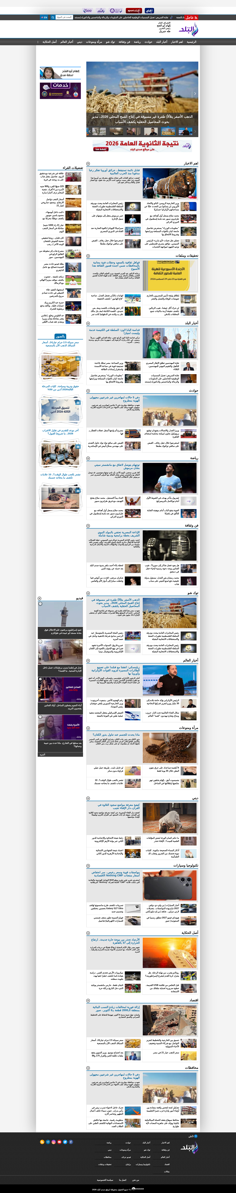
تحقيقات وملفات (104, 1164)
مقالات (167, 1171)
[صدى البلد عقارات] (101, 10)
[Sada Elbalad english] (87, 10)
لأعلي (191, 1136)
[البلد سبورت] (134, 10)
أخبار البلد (161, 41)
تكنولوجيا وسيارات (143, 1164)
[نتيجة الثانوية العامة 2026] (142, 151)
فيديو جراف (126, 1157)
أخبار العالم (67, 41)
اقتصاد (167, 1164)
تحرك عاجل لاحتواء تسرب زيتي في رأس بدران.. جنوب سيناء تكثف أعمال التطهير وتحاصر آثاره (85, 17)
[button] (195, 94)
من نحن (135, 1180)
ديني (79, 41)
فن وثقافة (124, 41)
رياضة (137, 41)
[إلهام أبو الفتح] (60, 78)
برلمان (128, 1164)
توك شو (110, 41)
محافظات (107, 1157)
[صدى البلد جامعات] (115, 10)
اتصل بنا (122, 1180)
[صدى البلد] (188, 29)
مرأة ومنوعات (94, 41)
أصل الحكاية (50, 41)
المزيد (42, 754)
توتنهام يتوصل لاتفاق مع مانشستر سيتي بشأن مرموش (159, 17)
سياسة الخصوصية (105, 1180)
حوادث (148, 41)
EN (45, 17)
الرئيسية (191, 41)
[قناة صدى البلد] (149, 10)
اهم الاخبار (177, 41)
